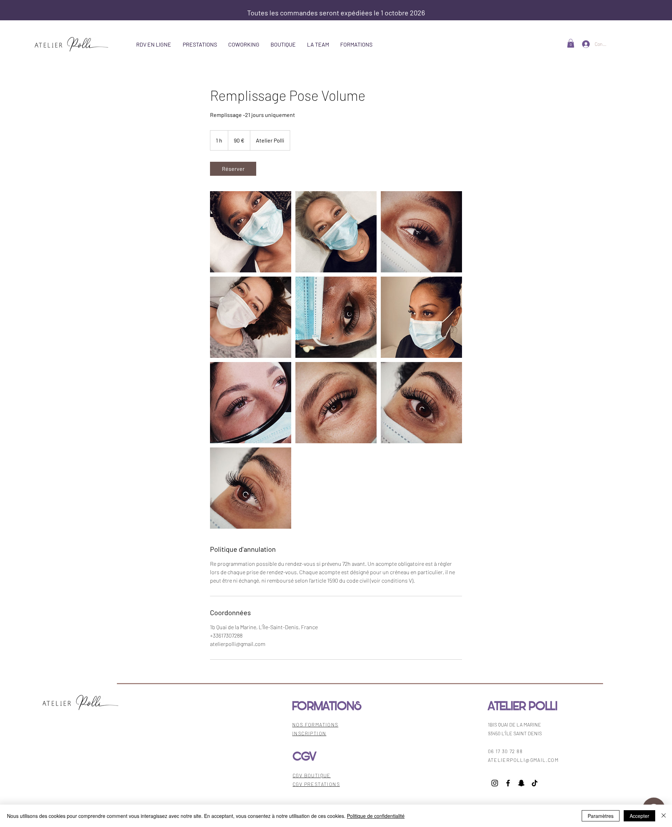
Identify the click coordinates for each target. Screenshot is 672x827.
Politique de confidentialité (376, 815)
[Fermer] (663, 815)
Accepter (639, 815)
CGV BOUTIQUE (312, 775)
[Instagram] (494, 783)
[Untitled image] (250, 231)
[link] (233, 169)
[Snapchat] (521, 783)
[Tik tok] (534, 783)
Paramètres (601, 815)
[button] (570, 43)
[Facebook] (508, 783)
